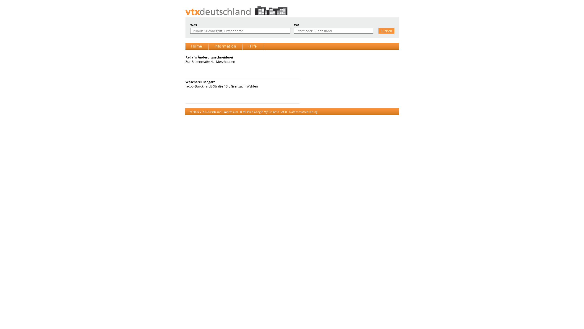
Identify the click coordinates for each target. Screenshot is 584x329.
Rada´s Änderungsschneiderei (209, 57)
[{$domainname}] (292, 10)
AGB (284, 112)
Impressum (231, 112)
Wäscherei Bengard (200, 82)
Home (196, 46)
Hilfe (252, 46)
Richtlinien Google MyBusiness (259, 112)
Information (225, 46)
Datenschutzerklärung (303, 112)
